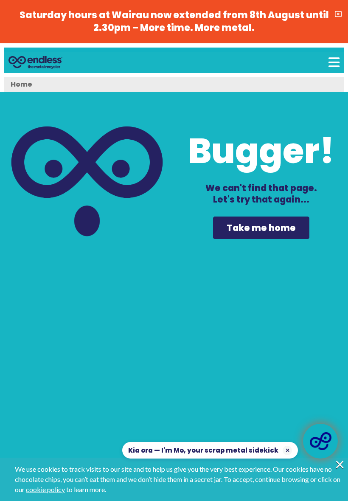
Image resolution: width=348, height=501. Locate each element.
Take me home (261, 228)
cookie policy (45, 489)
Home (21, 84)
